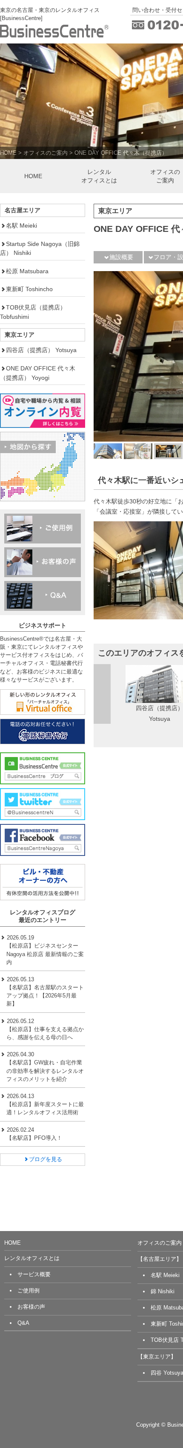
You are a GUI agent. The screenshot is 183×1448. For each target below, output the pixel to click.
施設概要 (121, 257)
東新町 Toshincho (29, 289)
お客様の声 (31, 1306)
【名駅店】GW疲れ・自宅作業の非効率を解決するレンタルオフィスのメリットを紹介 (45, 1070)
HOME (8, 153)
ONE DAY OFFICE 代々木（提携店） (120, 153)
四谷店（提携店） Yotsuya (41, 350)
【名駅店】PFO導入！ (34, 1138)
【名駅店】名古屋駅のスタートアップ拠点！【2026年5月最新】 (45, 995)
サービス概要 (34, 1274)
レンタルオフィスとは (99, 176)
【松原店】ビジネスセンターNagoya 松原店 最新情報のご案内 (45, 953)
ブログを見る (45, 1159)
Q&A (23, 1323)
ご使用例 (28, 1290)
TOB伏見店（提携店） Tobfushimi (33, 312)
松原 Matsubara (27, 271)
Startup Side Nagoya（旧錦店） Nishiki (40, 248)
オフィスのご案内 (45, 153)
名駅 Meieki (21, 225)
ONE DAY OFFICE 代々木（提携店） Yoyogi (37, 373)
